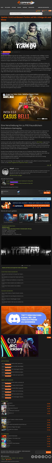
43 (2, 192)
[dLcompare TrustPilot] (42, 456)
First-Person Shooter (15, 228)
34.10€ (47, 193)
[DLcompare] (5, 456)
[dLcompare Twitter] (32, 456)
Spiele (2, 7)
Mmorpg (29, 228)
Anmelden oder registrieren (44, 7)
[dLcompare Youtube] (46, 456)
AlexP (12, 52)
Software (14, 7)
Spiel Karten (7, 7)
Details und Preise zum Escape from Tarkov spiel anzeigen (14, 267)
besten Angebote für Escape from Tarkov (18, 162)
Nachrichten (31, 7)
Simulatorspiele (23, 228)
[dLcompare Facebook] (35, 456)
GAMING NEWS (6, 52)
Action (8, 228)
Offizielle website (6, 227)
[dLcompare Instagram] (39, 456)
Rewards (19, 7)
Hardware (25, 7)
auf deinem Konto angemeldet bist (40, 198)
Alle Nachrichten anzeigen (16, 175)
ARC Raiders (40, 142)
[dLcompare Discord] (49, 456)
